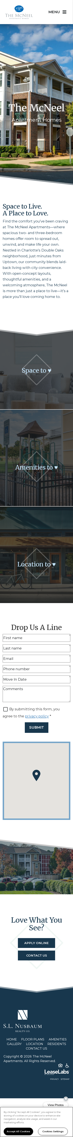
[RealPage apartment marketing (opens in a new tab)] (36, 1072)
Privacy (54, 1079)
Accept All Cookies (18, 1131)
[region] (36, 1122)
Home (12, 1039)
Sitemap (65, 1079)
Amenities (58, 1039)
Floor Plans (32, 1039)
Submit (36, 727)
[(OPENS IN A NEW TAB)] (23, 1021)
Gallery (14, 1044)
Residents (56, 1044)
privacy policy (37, 716)
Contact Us (36, 955)
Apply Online (36, 943)
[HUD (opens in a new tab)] (60, 1066)
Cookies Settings (53, 1131)
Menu (54, 12)
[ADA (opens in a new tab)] (67, 1066)
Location (34, 1044)
